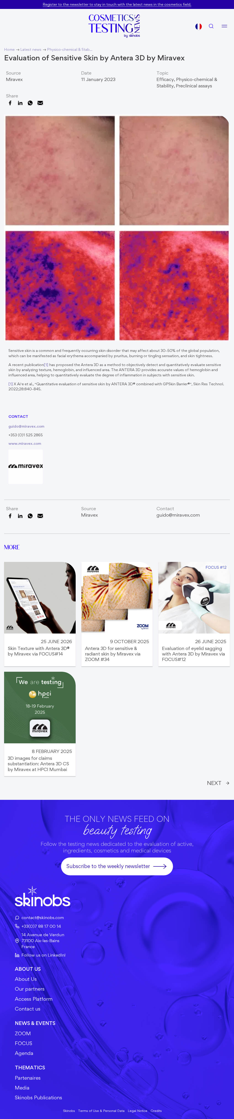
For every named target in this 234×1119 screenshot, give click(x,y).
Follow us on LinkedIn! (43, 955)
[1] (46, 364)
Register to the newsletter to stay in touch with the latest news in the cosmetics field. (117, 4)
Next (214, 782)
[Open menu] (224, 26)
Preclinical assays (194, 86)
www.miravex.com (24, 443)
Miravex (14, 79)
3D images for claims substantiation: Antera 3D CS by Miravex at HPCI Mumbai (38, 763)
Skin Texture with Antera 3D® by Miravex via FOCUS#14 (38, 651)
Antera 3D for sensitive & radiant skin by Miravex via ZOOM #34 (113, 654)
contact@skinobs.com (42, 917)
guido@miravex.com (26, 426)
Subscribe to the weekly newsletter (108, 866)
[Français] (198, 26)
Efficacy (165, 79)
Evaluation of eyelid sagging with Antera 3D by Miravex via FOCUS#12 (193, 654)
